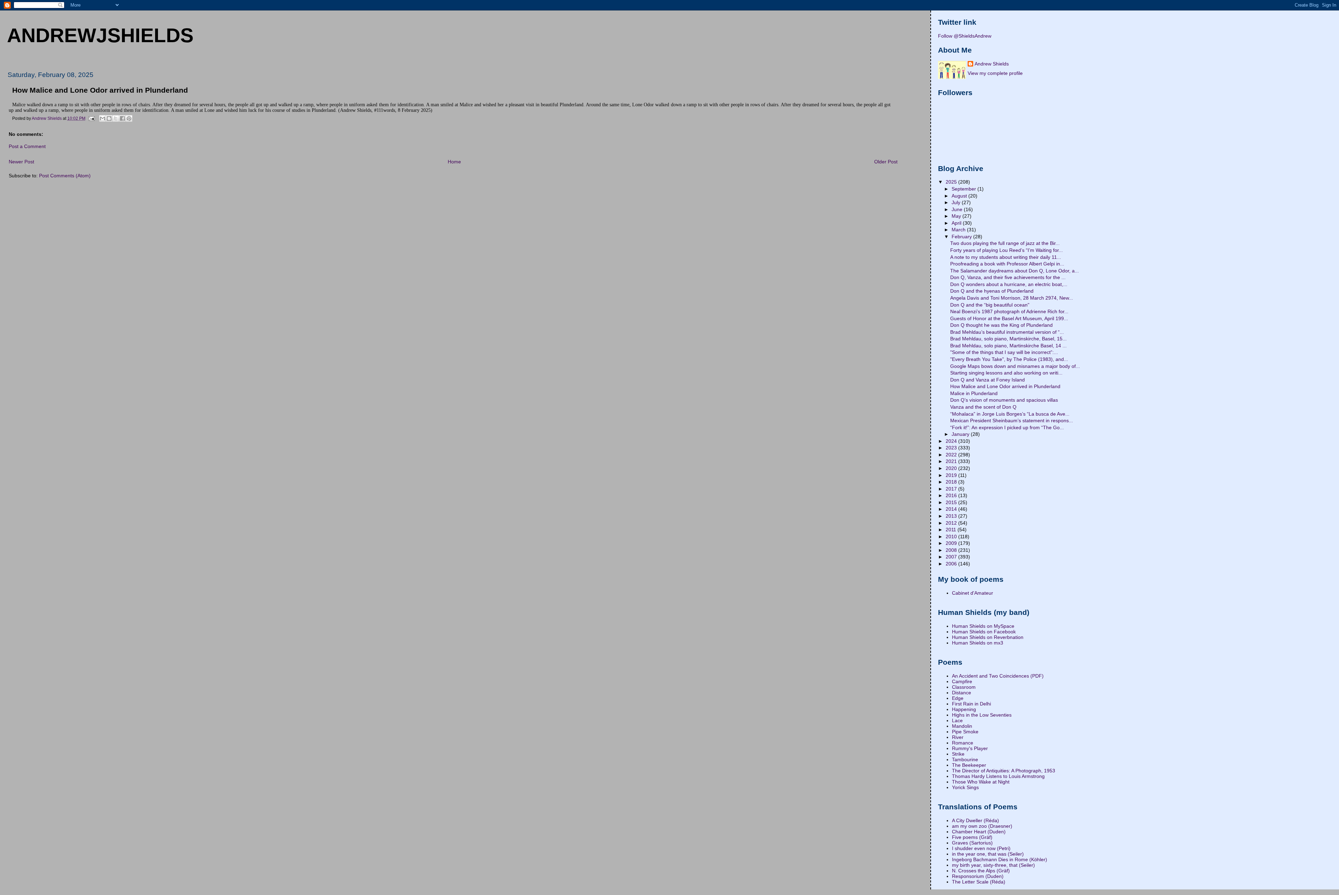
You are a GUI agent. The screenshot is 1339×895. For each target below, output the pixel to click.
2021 (952, 461)
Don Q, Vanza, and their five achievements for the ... (1008, 277)
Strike (958, 754)
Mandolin (962, 726)
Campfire (962, 681)
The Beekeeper (969, 765)
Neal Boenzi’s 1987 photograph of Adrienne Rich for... (1009, 311)
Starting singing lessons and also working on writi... (1006, 373)
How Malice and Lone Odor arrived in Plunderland (1005, 386)
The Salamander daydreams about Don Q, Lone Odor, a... (1014, 270)
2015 (952, 502)
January (961, 434)
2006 (952, 563)
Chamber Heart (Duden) (979, 831)
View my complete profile (995, 73)
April (957, 223)
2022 (952, 454)
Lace (957, 720)
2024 (952, 441)
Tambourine (965, 759)
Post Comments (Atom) (65, 175)
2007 (952, 557)
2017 (952, 489)
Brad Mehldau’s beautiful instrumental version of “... (1007, 332)
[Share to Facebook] (122, 118)
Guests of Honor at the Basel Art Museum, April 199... (1009, 318)
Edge (957, 698)
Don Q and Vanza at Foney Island (987, 380)
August (960, 196)
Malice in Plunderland (974, 393)
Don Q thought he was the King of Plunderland (1001, 325)
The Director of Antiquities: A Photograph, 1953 (1003, 770)
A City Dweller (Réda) (975, 820)
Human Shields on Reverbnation (987, 637)
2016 (952, 495)
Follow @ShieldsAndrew (964, 36)
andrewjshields (100, 35)
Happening (964, 709)
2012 (952, 523)
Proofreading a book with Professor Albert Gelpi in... (1007, 264)
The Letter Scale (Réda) (978, 882)
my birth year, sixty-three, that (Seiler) (993, 865)
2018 (952, 482)
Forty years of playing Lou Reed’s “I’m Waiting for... (1006, 250)
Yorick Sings (965, 787)
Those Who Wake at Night (980, 782)
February (962, 236)
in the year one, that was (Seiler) (988, 854)
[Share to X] (115, 118)
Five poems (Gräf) (972, 837)
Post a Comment (27, 146)
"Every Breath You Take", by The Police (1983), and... (1009, 359)
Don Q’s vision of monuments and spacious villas (1004, 400)
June (958, 209)
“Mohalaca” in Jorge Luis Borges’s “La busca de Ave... (1009, 414)
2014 (952, 509)
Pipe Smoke (965, 731)
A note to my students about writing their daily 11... (1005, 257)
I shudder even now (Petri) (981, 848)
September (964, 189)
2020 (952, 468)
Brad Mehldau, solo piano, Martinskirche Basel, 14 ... (1008, 345)
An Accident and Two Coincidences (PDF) (998, 676)
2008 (952, 550)
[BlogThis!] (109, 118)
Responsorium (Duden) (978, 876)
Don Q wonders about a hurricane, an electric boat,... (1008, 284)
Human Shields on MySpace (983, 626)
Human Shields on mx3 (977, 643)
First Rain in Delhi (971, 704)
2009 (952, 543)
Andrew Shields (992, 64)
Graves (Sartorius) (972, 843)
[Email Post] (91, 118)
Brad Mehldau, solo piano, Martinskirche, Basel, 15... (1008, 338)
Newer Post (21, 161)
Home (454, 161)
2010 (952, 536)
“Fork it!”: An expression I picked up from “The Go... (1007, 427)
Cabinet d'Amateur (972, 593)
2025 (952, 182)
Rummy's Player (970, 748)
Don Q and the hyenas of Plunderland (992, 291)
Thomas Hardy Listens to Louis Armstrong (998, 776)
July (957, 202)
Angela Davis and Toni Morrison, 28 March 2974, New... (1011, 298)
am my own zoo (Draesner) (982, 826)
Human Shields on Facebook (984, 631)
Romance (962, 743)
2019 (952, 475)
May (957, 216)
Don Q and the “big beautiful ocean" (989, 305)
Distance (961, 692)
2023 (952, 447)
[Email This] (102, 118)
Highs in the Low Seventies (982, 715)
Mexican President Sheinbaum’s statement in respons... (1011, 420)
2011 (952, 529)
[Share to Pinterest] (129, 118)
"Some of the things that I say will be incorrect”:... (1004, 352)
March (959, 229)
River (957, 737)
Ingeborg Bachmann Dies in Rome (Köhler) (999, 859)
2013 (952, 516)
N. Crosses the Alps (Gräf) (981, 870)
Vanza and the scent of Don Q (983, 407)
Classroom (964, 687)
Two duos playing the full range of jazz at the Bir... (1005, 243)
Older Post (886, 161)
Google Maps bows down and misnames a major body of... (1015, 366)
